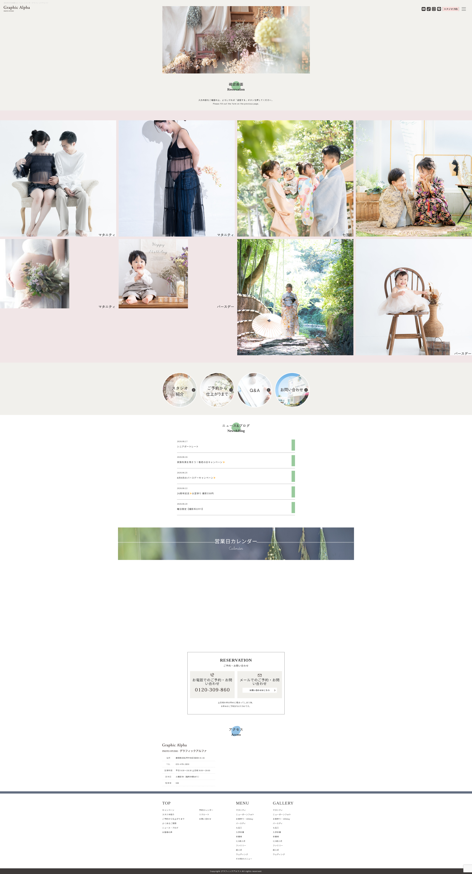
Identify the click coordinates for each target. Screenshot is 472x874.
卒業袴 (239, 836)
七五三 (239, 827)
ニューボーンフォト (245, 814)
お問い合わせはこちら (260, 690)
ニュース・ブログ (170, 827)
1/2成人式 (240, 841)
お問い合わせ (205, 819)
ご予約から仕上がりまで (173, 819)
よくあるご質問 (169, 823)
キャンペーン (168, 810)
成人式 (239, 850)
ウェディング (242, 854)
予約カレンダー (206, 810)
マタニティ (241, 810)
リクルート (204, 814)
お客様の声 (167, 832)
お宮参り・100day (244, 819)
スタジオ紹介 (168, 814)
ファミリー (241, 845)
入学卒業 (240, 832)
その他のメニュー (244, 858)
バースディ (241, 823)
